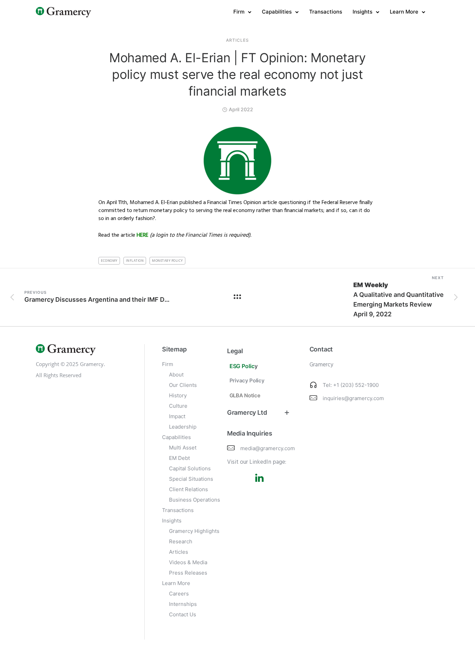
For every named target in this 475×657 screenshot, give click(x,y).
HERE (142, 235)
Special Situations (191, 479)
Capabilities (277, 11)
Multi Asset (182, 447)
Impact (177, 416)
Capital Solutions (190, 468)
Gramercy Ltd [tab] (247, 412)
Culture (178, 406)
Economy (109, 260)
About (176, 374)
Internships (183, 604)
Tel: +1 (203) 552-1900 (351, 385)
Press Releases (188, 572)
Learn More (404, 11)
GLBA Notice (245, 395)
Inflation (135, 260)
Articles (237, 40)
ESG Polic (242, 366)
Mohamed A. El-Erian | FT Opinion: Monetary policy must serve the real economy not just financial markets (237, 74)
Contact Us (182, 614)
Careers (179, 593)
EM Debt (179, 458)
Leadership (182, 426)
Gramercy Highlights (194, 531)
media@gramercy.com (267, 448)
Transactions (325, 11)
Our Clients (183, 385)
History (178, 395)
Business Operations (194, 499)
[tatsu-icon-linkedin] (259, 477)
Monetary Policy (167, 260)
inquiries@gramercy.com (353, 398)
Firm (238, 11)
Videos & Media (188, 562)
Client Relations (188, 489)
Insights (362, 11)
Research (180, 541)
